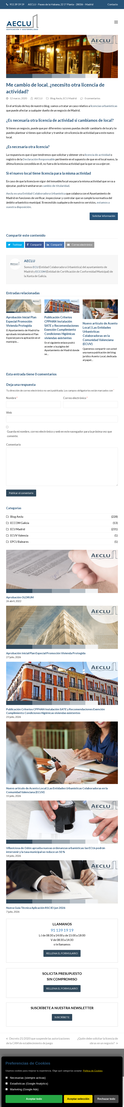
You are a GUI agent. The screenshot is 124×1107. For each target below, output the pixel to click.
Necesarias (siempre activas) (27, 1077)
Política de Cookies (93, 1070)
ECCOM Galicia (19, 523)
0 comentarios (92, 98)
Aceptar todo (34, 1099)
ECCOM (40, 271)
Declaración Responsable (39, 159)
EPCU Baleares (19, 541)
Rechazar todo (106, 1099)
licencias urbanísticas (103, 106)
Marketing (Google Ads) (24, 1089)
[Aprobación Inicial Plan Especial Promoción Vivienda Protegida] (23, 306)
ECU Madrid (70, 98)
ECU (35, 267)
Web (9, 412)
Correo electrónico (75, 398)
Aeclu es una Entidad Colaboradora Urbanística (36, 193)
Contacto (113, 4)
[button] (116, 22)
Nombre (11, 398)
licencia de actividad (97, 154)
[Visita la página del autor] (15, 264)
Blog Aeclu (56, 98)
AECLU (38, 98)
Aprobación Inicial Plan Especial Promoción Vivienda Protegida (21, 321)
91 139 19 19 (62, 930)
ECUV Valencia (19, 535)
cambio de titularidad (55, 185)
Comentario (13, 444)
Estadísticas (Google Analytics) (28, 1083)
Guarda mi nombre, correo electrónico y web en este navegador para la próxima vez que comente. (59, 434)
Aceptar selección (78, 1099)
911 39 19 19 (17, 4)
